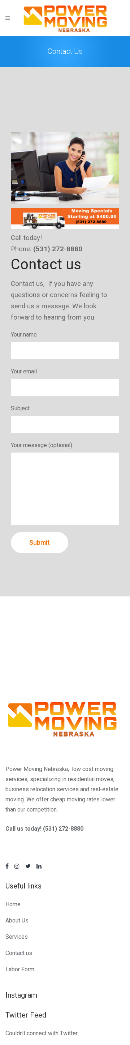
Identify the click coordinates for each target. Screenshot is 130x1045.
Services (16, 936)
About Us (17, 920)
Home (13, 904)
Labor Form (19, 969)
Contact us (18, 953)
